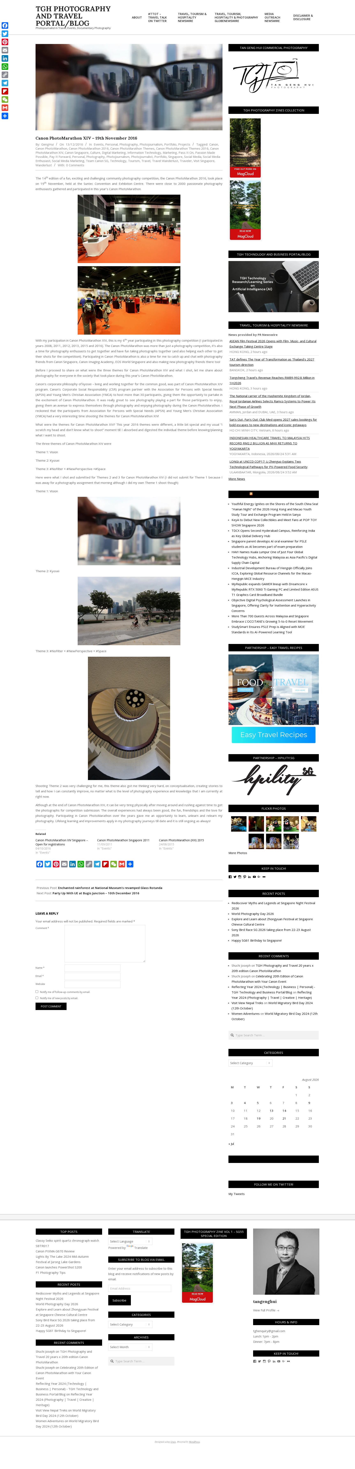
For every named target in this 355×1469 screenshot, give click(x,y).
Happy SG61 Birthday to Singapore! (257, 940)
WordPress (194, 1441)
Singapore (175, 157)
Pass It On (186, 152)
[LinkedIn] (5, 58)
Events (99, 144)
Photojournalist (142, 157)
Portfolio (170, 144)
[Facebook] (5, 25)
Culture (95, 152)
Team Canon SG (97, 161)
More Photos (237, 853)
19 (258, 1118)
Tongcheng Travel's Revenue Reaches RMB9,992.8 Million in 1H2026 (272, 380)
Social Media (192, 157)
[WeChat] (5, 99)
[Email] (5, 50)
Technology (118, 161)
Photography (128, 144)
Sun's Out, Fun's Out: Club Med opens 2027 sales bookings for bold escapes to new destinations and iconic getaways (273, 422)
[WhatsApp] (5, 66)
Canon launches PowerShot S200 (59, 1267)
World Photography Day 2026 (253, 914)
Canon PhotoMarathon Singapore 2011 (123, 840)
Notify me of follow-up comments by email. (65, 992)
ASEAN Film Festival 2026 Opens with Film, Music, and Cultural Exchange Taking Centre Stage (272, 343)
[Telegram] (5, 83)
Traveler (186, 161)
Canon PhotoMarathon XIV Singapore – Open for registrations (62, 842)
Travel (145, 161)
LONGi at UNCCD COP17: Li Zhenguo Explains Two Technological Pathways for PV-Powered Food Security (268, 464)
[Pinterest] (5, 42)
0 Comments (75, 165)
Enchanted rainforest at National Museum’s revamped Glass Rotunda (110, 888)
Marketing (170, 152)
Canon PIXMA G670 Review (55, 1251)
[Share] (5, 116)
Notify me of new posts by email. (59, 998)
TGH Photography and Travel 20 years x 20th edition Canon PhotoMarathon (64, 1356)
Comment (42, 928)
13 (271, 1110)
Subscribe (119, 1300)
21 (284, 1118)
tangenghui (265, 1301)
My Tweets (236, 1194)
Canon (213, 144)
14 (284, 1110)
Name (40, 968)
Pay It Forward (59, 157)
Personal (111, 144)
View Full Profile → (266, 1310)
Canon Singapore (77, 152)
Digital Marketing (114, 152)
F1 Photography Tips (51, 1272)
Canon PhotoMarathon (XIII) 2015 (181, 840)
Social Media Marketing (68, 161)
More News (236, 479)
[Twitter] (5, 34)
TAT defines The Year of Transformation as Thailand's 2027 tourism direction (271, 362)
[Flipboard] (5, 91)
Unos (173, 1441)
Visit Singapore (204, 161)
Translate (141, 1248)
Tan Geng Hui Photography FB (274, 1159)
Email (40, 976)
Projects (184, 144)
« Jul (231, 1144)
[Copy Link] (5, 75)
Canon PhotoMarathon (51, 148)
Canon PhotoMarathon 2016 (89, 148)
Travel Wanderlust (165, 161)
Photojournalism (151, 144)
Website (40, 984)
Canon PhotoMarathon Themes (132, 148)
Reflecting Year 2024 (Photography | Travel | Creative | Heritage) (65, 1399)
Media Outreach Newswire (275, 494)
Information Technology (144, 152)
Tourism (134, 161)
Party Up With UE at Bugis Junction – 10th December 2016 (96, 893)
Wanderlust (44, 165)
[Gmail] (5, 108)
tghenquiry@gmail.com (269, 1331)
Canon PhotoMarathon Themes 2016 (182, 148)
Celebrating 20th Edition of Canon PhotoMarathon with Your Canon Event (67, 1372)
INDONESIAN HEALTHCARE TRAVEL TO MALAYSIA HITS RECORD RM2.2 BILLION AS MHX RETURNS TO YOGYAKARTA (269, 443)
